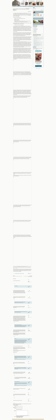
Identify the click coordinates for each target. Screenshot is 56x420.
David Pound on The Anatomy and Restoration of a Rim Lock (38, 41)
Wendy (15, 10)
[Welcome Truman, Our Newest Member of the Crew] (30, 3)
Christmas (35, 30)
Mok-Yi (28, 297)
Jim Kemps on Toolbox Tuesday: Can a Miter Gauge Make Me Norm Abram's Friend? (38, 37)
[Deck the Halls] (41, 3)
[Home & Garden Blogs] (38, 68)
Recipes (35, 32)
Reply (14, 294)
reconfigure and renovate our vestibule (24, 15)
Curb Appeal (16, 273)
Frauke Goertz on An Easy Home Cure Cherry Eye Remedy (38, 45)
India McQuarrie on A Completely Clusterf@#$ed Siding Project (38, 43)
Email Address (14, 407)
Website (15, 408)
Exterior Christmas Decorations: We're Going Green (17, 276)
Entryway (18, 273)
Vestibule (23, 273)
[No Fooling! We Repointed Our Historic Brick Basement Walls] (38, 3)
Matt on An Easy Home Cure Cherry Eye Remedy (38, 39)
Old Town (35, 28)
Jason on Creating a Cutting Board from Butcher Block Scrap (38, 38)
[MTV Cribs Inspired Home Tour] (22, 3)
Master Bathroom (36, 29)
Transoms (21, 273)
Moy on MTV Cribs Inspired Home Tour (37, 40)
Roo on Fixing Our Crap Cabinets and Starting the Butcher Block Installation (38, 44)
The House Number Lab (28, 41)
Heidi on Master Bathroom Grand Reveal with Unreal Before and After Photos (38, 42)
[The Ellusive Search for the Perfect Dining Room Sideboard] (34, 3)
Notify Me (15, 416)
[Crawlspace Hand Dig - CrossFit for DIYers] (26, 3)
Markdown (19, 415)
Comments (29, 11)
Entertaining (35, 31)
